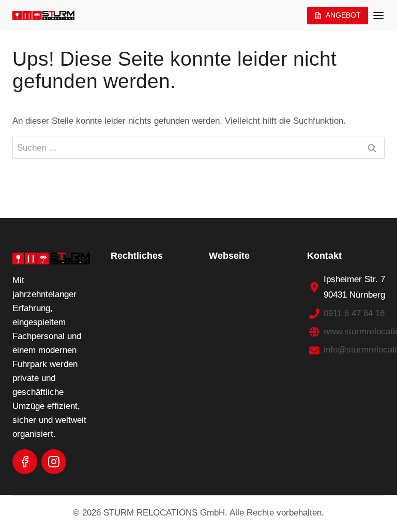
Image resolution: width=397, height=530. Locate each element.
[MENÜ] (378, 15)
